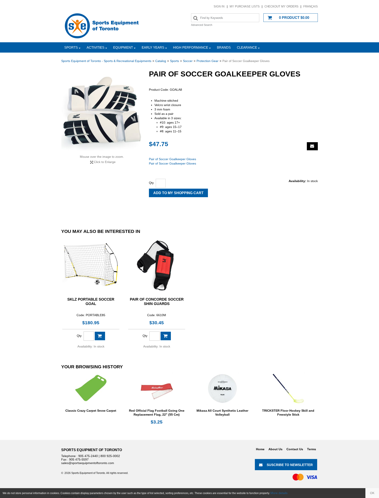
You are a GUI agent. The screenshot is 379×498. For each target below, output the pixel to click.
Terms (311, 449)
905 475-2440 (88, 456)
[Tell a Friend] (312, 146)
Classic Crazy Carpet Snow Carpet (90, 410)
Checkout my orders (282, 6)
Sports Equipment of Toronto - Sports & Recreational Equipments (106, 61)
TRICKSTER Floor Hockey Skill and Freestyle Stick (288, 412)
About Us (275, 449)
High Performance (190, 47)
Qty (151, 182)
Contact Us (294, 449)
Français (310, 6)
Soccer (188, 61)
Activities (95, 47)
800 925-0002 (110, 456)
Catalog (160, 61)
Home (260, 449)
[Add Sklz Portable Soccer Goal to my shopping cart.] (100, 336)
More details (279, 493)
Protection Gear (207, 61)
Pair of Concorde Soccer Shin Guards (157, 301)
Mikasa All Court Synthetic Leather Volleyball (222, 412)
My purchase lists (245, 6)
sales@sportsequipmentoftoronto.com (87, 463)
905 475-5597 (79, 459)
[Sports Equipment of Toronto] (101, 25)
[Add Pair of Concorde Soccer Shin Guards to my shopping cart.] (166, 336)
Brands (224, 47)
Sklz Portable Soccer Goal (90, 301)
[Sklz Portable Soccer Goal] (90, 265)
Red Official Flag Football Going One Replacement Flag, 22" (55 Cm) (156, 412)
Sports (71, 47)
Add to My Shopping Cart (178, 193)
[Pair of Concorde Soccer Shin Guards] (156, 265)
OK (372, 493)
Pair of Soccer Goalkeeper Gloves (172, 159)
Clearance (247, 47)
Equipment (123, 47)
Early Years (153, 47)
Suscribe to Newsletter (290, 465)
